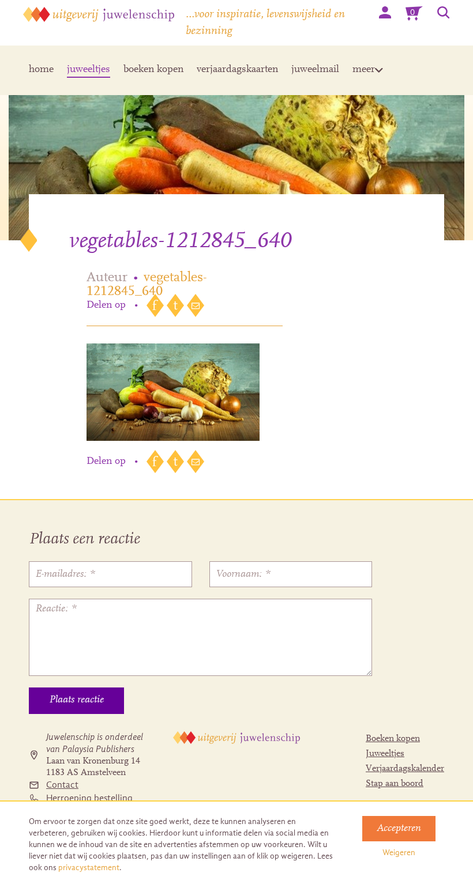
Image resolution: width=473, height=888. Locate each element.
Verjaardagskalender (405, 768)
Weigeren (398, 852)
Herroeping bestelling (89, 798)
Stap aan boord (394, 783)
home (41, 70)
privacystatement (88, 867)
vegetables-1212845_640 (147, 284)
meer (363, 70)
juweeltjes (88, 70)
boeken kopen (153, 70)
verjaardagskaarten (237, 70)
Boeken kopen (393, 738)
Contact (62, 785)
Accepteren (399, 828)
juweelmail (315, 70)
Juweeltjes (385, 753)
